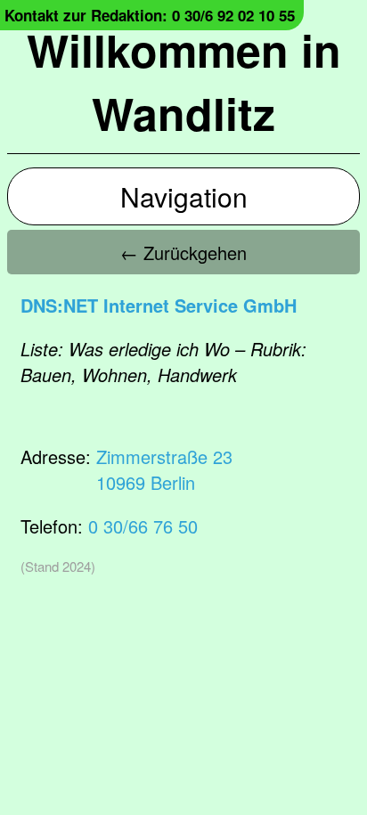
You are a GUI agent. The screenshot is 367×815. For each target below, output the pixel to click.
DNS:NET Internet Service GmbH (158, 305)
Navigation (184, 196)
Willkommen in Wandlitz (184, 81)
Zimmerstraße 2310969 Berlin (164, 469)
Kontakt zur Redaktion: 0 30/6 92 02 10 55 (149, 15)
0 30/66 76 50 (143, 526)
